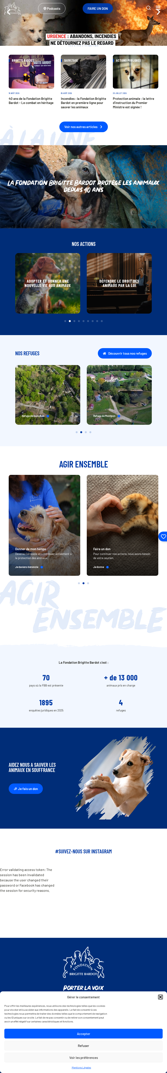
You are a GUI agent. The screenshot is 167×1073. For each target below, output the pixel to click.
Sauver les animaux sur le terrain (119, 283)
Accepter (83, 1034)
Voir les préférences (83, 1058)
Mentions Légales (81, 1067)
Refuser (83, 1046)
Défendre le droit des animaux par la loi (48, 283)
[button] (160, 997)
